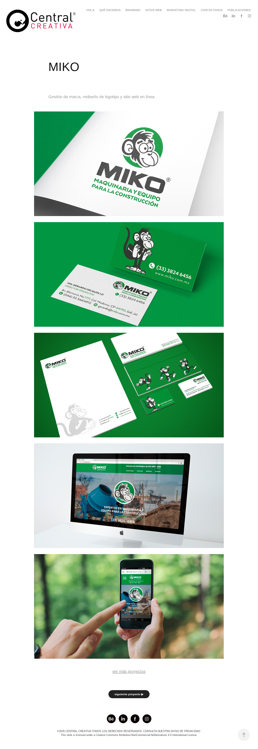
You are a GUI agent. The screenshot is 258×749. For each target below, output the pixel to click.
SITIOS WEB (153, 10)
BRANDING (132, 10)
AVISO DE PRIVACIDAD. (186, 731)
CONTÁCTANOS (212, 10)
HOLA (90, 10)
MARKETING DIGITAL (181, 10)
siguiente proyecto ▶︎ (129, 694)
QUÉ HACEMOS (110, 10)
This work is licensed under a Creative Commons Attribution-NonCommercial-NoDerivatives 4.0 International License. (129, 735)
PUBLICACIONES (239, 10)
